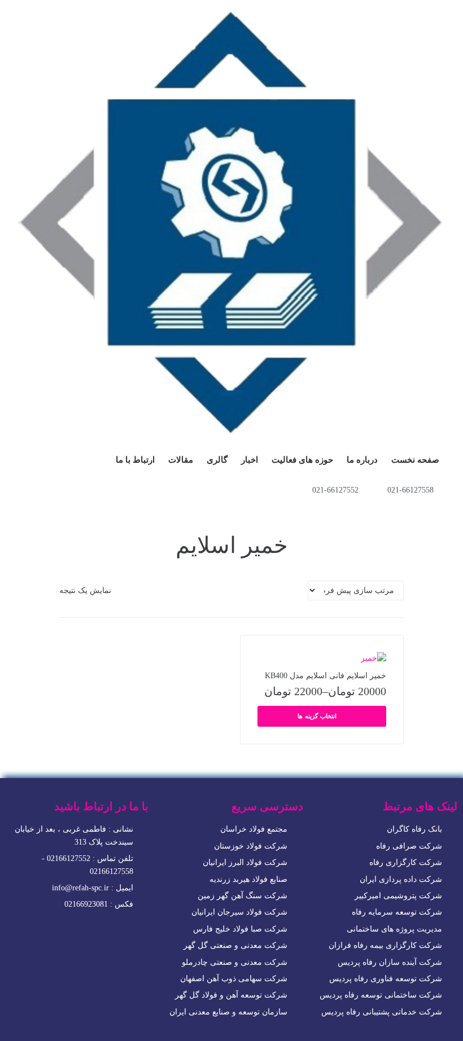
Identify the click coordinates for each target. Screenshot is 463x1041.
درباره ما (362, 459)
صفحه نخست (415, 459)
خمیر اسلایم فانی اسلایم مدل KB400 (325, 675)
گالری (217, 459)
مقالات (180, 459)
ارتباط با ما (135, 459)
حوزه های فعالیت (302, 459)
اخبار (249, 459)
